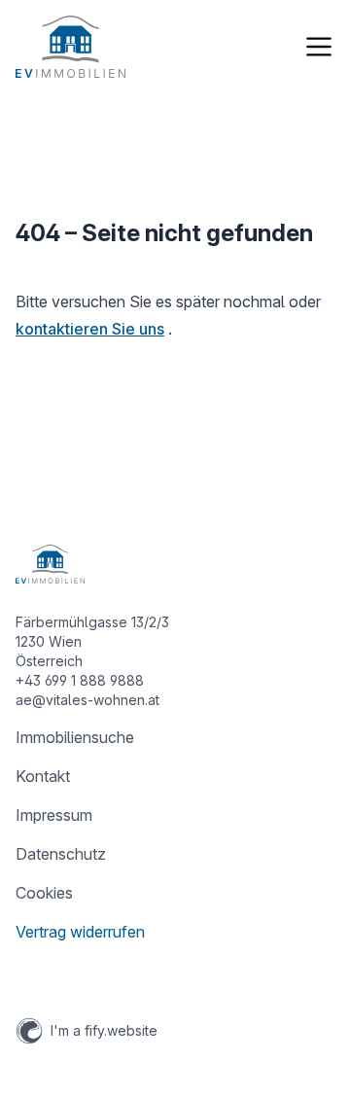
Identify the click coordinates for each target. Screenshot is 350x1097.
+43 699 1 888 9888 (80, 680)
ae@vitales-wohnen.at (87, 699)
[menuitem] (175, 737)
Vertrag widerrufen (80, 931)
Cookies (44, 892)
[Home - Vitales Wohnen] (70, 47)
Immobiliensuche (75, 737)
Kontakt (43, 776)
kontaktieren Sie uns (90, 328)
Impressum (54, 815)
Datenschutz (61, 854)
